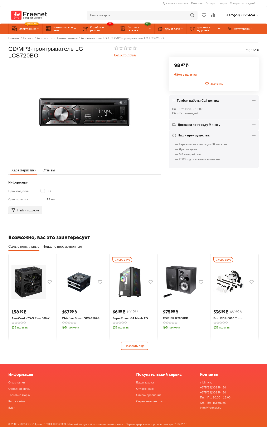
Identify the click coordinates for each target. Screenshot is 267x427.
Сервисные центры (149, 401)
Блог (11, 407)
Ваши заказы (145, 382)
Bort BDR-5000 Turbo (228, 318)
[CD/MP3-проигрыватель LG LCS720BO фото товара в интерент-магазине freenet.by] (84, 112)
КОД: (249, 49)
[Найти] (192, 15)
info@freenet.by (210, 407)
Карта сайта (16, 401)
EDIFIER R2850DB (175, 318)
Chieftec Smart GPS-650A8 (80, 318)
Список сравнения (148, 395)
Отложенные (145, 388)
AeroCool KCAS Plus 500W (30, 318)
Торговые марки (19, 395)
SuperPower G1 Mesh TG (130, 318)
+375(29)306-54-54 (213, 387)
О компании (16, 382)
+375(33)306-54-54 (213, 392)
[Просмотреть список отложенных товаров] (204, 15)
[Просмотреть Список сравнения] (213, 15)
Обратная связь (19, 388)
